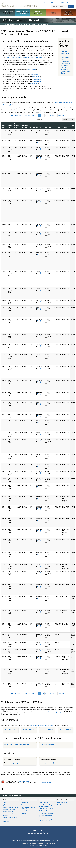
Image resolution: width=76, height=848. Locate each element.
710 (32, 115)
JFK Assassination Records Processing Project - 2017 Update (24, 57)
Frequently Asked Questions (17, 744)
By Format (5, 805)
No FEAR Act (55, 840)
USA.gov (61, 840)
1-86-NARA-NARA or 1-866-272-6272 (38, 845)
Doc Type (48, 127)
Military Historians (26, 805)
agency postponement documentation (42, 725)
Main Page (64, 51)
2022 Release (47, 729)
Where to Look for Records (46, 813)
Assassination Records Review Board (66, 71)
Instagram (35, 833)
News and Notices (62, 802)
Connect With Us (38, 831)
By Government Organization (11, 807)
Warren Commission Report (65, 57)
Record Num (9, 126)
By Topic (5, 802)
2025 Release (10, 729)
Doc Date (39, 127)
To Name (65, 127)
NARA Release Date (16, 125)
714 (46, 115)
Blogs (44, 833)
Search (71, 6)
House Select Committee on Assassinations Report (66, 64)
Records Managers (26, 811)
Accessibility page (46, 782)
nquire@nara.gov (14, 763)
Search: (39, 119)
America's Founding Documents (68, 12)
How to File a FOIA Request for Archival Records (46, 819)
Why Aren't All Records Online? (45, 816)
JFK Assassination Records (28, 24)
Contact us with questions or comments (12, 791)
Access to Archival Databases (8, 814)
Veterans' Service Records (22, 12)
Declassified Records (45, 811)
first (12, 115)
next (59, 115)
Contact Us (70, 3)
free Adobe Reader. (22, 781)
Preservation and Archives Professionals (28, 807)
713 (43, 115)
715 (50, 115)
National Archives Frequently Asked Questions (47, 805)
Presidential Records (8, 811)
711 (36, 115)
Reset (71, 119)
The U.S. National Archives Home (19, 4)
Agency (32, 127)
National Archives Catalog (10, 809)
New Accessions (62, 805)
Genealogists (24, 802)
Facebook (29, 833)
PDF (38, 132)
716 (53, 115)
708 (26, 115)
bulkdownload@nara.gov (55, 712)
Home (4, 24)
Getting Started (43, 802)
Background (65, 53)
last (63, 115)
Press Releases (47, 744)
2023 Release (28, 729)
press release (32, 70)
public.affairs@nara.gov (52, 763)
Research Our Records (8, 12)
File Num (57, 127)
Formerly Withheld (25, 126)
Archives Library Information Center (10, 818)
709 (29, 115)
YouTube (41, 833)
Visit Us (53, 13)
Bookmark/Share (60, 3)
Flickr (47, 833)
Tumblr (38, 833)
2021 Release (65, 729)
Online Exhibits (7, 821)
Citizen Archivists (49, 3)
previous (18, 115)
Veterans (23, 813)
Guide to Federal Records (46, 808)
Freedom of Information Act (43, 840)
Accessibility (22, 840)
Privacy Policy (31, 840)
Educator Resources (38, 12)
